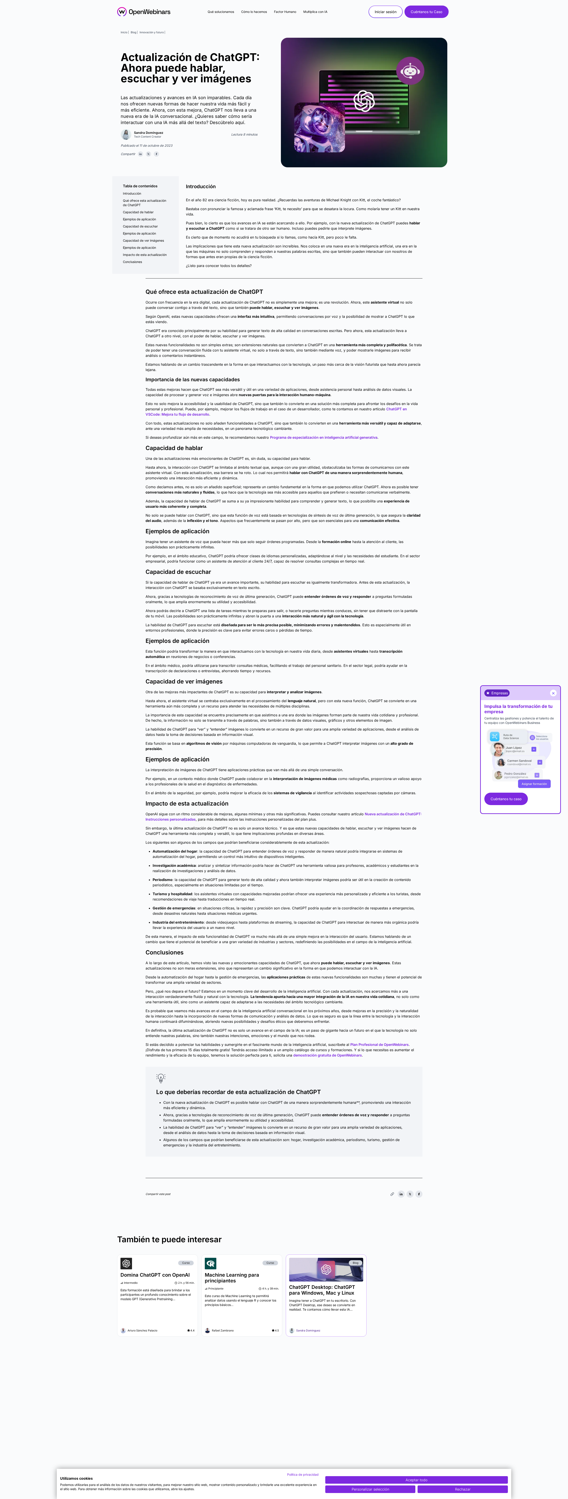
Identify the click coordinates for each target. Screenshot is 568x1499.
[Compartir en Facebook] (156, 154)
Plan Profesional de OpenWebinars (379, 1044)
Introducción (132, 193)
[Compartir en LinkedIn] (140, 154)
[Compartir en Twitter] (148, 154)
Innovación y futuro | (152, 32)
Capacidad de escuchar (140, 226)
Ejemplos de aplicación (139, 219)
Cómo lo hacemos (254, 12)
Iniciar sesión (385, 12)
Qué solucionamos (221, 12)
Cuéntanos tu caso (506, 799)
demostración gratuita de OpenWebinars (327, 1055)
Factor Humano (285, 12)
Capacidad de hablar (138, 212)
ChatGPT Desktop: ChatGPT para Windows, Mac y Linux (322, 1290)
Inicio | (125, 32)
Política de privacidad (303, 1474)
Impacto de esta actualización (145, 255)
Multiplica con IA (315, 12)
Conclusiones (132, 262)
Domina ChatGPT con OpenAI (155, 1275)
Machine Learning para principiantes (232, 1278)
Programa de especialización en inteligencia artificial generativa (323, 437)
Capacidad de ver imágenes (143, 240)
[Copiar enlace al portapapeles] (392, 1194)
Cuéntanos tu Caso (426, 12)
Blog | (134, 32)
